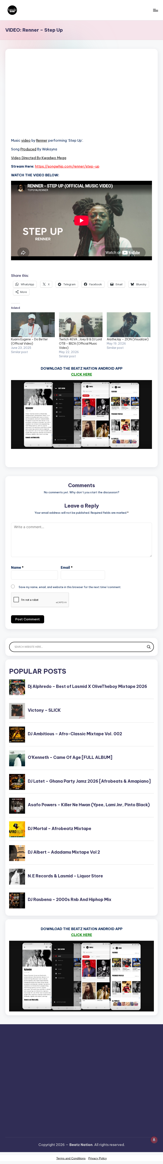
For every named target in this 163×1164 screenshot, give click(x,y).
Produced (28, 149)
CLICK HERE (81, 374)
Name (17, 567)
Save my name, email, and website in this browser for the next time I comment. (70, 587)
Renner (41, 140)
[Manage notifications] (154, 1139)
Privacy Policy (97, 1158)
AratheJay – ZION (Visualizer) (128, 339)
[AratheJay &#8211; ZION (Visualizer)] (128, 324)
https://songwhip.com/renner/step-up (67, 166)
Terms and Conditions (71, 1158)
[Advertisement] (81, 99)
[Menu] (155, 10)
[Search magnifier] (149, 647)
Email (67, 567)
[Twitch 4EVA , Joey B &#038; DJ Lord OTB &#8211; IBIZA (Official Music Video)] (81, 324)
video (26, 140)
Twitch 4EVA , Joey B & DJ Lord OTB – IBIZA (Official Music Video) (80, 343)
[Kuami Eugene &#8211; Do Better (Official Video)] (33, 324)
